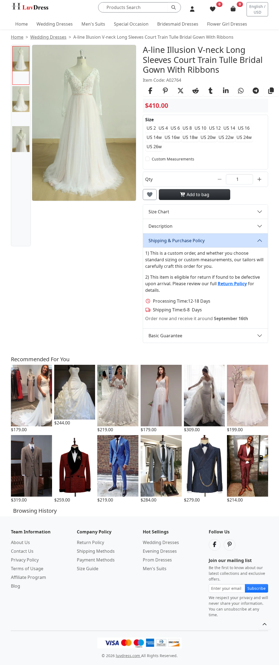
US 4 (163, 128)
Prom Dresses (157, 560)
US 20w (208, 137)
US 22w (226, 137)
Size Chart (158, 212)
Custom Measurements (173, 159)
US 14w (154, 137)
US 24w (244, 137)
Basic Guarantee (165, 336)
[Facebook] (214, 545)
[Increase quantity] (259, 179)
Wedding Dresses (55, 24)
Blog (15, 586)
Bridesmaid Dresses (177, 24)
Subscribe (256, 588)
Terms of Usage (27, 569)
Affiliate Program (28, 577)
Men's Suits (93, 24)
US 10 (200, 128)
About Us (20, 542)
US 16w (172, 137)
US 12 (215, 128)
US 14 (229, 128)
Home (21, 24)
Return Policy (90, 542)
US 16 (244, 128)
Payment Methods (96, 560)
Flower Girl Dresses (227, 24)
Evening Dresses (160, 551)
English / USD (257, 9)
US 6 (175, 128)
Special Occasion (131, 24)
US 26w (154, 147)
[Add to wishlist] (150, 194)
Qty (149, 179)
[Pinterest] (229, 545)
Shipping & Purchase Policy (176, 241)
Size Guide (87, 569)
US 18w (190, 137)
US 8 (187, 128)
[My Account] (192, 9)
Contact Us (22, 551)
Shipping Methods (96, 551)
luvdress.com (128, 655)
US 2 (151, 128)
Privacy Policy (25, 560)
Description (160, 226)
